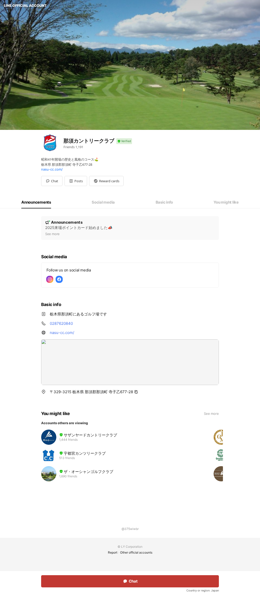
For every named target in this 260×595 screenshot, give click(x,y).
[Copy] (136, 391)
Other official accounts (136, 552)
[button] (75, 181)
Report (112, 552)
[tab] (36, 202)
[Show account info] (124, 141)
